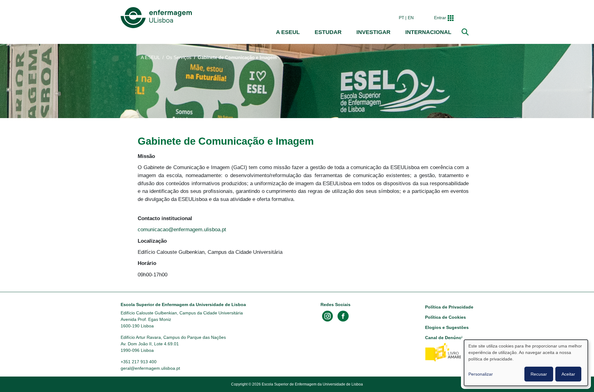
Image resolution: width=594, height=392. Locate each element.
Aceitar (568, 374)
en (411, 17)
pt (401, 17)
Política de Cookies (445, 317)
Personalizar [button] (480, 374)
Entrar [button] (440, 17)
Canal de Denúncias (446, 337)
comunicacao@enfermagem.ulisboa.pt (182, 229)
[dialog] (526, 363)
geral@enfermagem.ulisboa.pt (150, 368)
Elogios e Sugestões (447, 327)
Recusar (539, 374)
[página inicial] (157, 18)
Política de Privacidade (449, 307)
